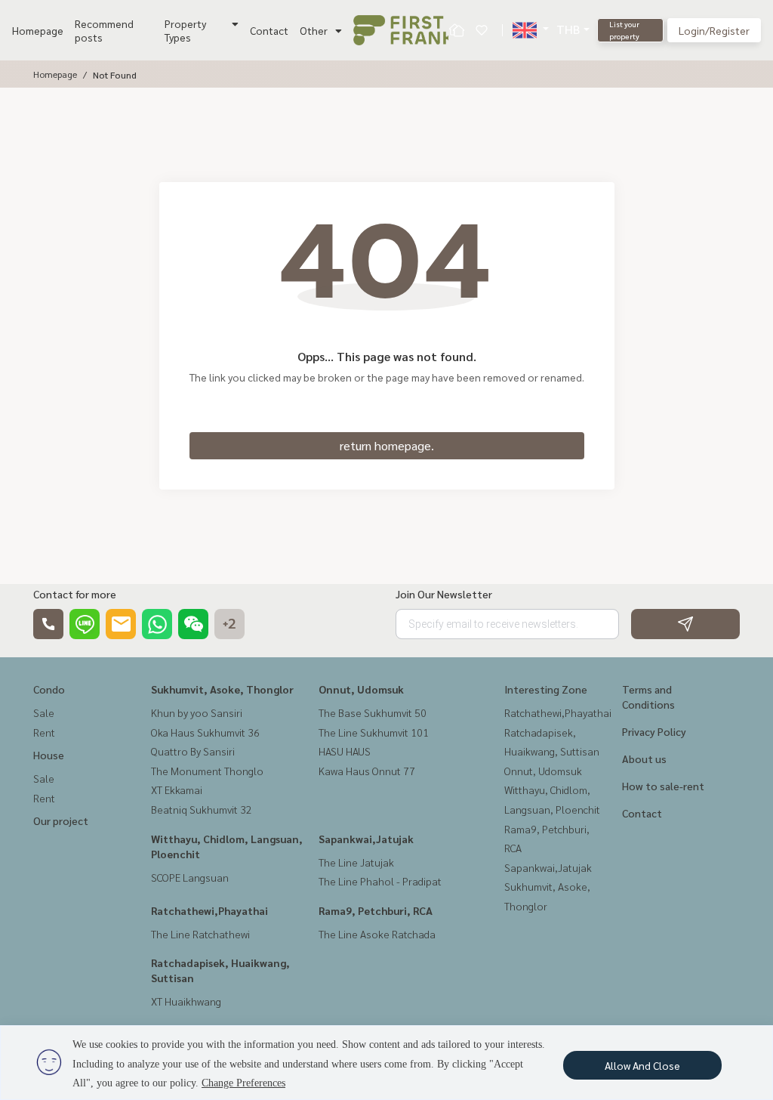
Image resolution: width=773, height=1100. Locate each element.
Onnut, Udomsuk (361, 689)
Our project (60, 820)
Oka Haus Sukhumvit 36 (205, 732)
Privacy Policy (654, 731)
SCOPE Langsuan (190, 877)
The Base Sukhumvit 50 (373, 712)
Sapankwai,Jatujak (366, 838)
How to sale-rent (663, 786)
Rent (44, 732)
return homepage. (387, 445)
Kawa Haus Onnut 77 (367, 770)
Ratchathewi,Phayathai (209, 910)
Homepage (37, 30)
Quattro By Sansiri (193, 751)
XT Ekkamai (176, 789)
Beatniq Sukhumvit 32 (201, 809)
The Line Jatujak (356, 862)
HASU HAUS (345, 751)
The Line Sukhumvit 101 (374, 732)
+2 (229, 624)
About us (644, 758)
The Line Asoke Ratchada (377, 934)
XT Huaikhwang (186, 1001)
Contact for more (74, 594)
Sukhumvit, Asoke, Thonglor (222, 689)
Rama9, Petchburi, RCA (376, 910)
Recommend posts (104, 30)
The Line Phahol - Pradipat (380, 881)
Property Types (185, 30)
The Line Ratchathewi (200, 934)
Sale (43, 712)
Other (314, 30)
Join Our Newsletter (444, 594)
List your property (624, 30)
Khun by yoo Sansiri (196, 712)
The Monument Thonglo (207, 770)
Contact (269, 30)
